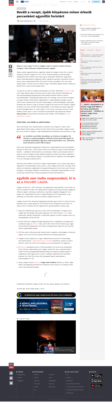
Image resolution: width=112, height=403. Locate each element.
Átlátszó (35, 224)
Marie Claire (52, 386)
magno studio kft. (37, 5)
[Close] (73, 348)
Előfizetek (96, 1)
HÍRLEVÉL (69, 377)
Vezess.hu (36, 380)
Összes (98, 50)
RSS (67, 374)
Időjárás (76, 1)
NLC (35, 389)
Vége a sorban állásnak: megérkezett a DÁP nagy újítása (92, 138)
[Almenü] (17, 1)
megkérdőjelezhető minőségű (42, 241)
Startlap (36, 374)
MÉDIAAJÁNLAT (70, 392)
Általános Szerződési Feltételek (75, 389)
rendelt (65, 213)
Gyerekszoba (52, 380)
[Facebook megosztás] (10, 66)
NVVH (70, 1)
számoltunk (68, 91)
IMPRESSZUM (70, 380)
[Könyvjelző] (10, 75)
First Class (37, 383)
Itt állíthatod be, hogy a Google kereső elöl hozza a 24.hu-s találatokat (48, 295)
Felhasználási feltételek (73, 383)
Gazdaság (21, 8)
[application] (46, 337)
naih (46, 5)
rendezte (37, 262)
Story (50, 377)
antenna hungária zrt (23, 5)
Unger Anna (63, 1)
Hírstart (36, 377)
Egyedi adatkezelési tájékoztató (75, 386)
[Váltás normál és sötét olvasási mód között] (89, 2)
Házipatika (51, 374)
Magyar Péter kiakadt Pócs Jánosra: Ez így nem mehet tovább (92, 119)
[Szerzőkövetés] (34, 21)
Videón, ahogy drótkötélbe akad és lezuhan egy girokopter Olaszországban (92, 133)
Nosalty (36, 386)
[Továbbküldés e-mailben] (10, 70)
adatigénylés (54, 5)
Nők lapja (51, 383)
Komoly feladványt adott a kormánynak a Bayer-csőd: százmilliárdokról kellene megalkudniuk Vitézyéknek (90, 125)
